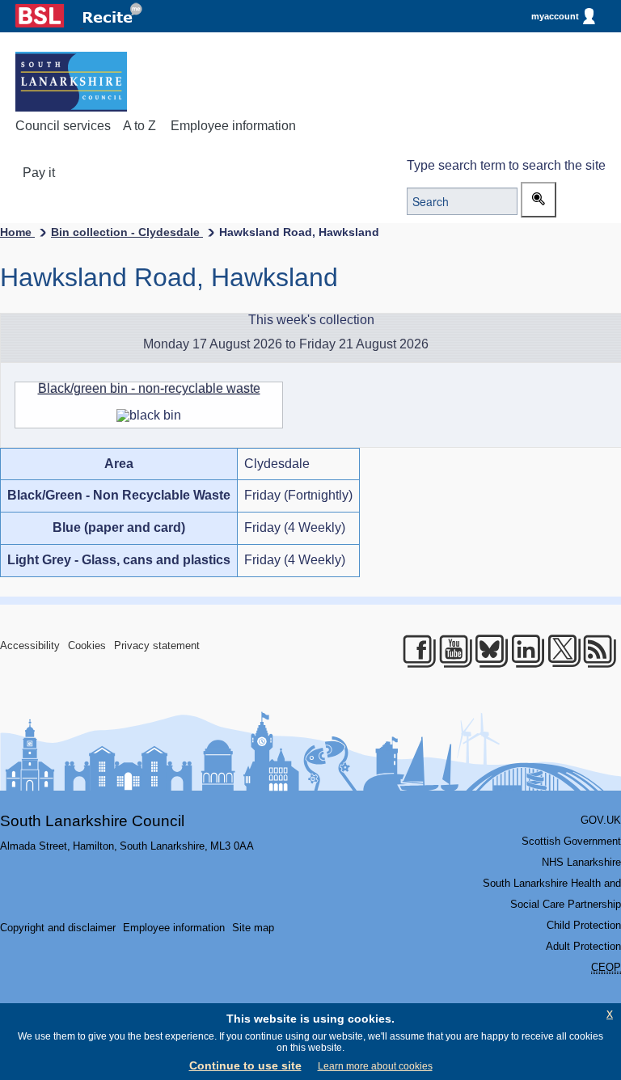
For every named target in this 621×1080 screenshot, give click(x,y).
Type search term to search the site (506, 165)
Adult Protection (583, 946)
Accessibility (30, 645)
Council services (63, 126)
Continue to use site (245, 1065)
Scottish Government (571, 841)
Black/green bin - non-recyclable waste (149, 388)
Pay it (39, 172)
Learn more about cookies (375, 1066)
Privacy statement (157, 645)
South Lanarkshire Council (92, 820)
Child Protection (584, 925)
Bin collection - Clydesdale (127, 232)
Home (17, 232)
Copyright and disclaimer (58, 928)
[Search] (538, 199)
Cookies (87, 645)
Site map (253, 928)
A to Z (139, 126)
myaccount (555, 16)
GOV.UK (601, 820)
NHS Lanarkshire (581, 862)
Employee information (233, 126)
